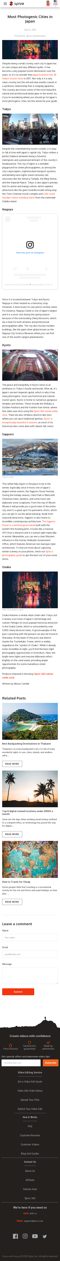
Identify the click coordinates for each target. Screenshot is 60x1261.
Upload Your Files (30, 1099)
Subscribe (50, 1063)
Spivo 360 (30, 1198)
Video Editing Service (30, 1072)
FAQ (30, 1126)
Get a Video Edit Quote (30, 1081)
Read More (12, 764)
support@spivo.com (30, 1221)
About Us (30, 1170)
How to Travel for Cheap (16, 881)
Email (5, 947)
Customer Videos (30, 1144)
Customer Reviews (30, 1135)
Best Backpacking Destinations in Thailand (26, 743)
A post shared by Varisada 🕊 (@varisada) (24, 284)
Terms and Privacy (11, 1256)
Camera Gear (30, 1189)
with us (30, 1213)
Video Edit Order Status (30, 1090)
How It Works (30, 1117)
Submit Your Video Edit (30, 1108)
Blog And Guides (30, 1153)
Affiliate (30, 1180)
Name (5, 930)
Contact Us (30, 1161)
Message (7, 964)
